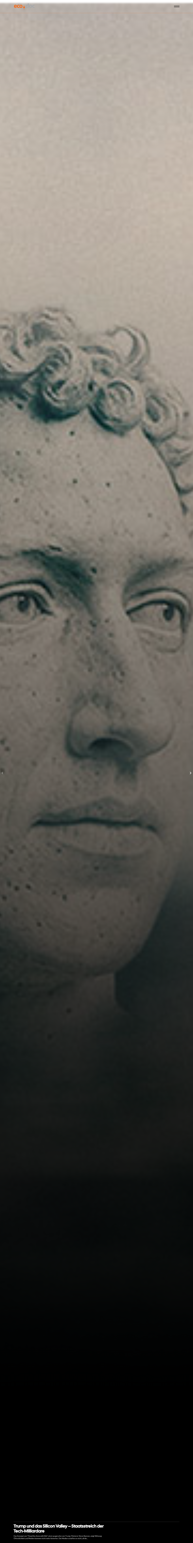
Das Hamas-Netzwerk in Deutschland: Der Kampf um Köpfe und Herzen (60, 1528)
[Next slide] (190, 773)
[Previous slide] (2, 773)
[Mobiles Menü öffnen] (176, 6)
